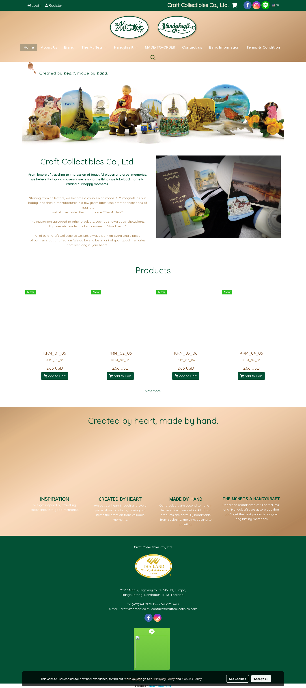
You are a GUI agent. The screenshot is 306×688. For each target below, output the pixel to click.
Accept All (261, 679)
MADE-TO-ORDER (160, 47)
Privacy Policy (165, 679)
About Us (49, 47)
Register (55, 5)
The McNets (92, 47)
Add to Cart (56, 376)
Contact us (192, 47)
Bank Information (224, 47)
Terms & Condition (263, 47)
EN (277, 5)
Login (36, 5)
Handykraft (124, 47)
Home (29, 47)
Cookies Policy (192, 679)
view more (153, 391)
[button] (153, 57)
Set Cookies (237, 679)
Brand (69, 47)
